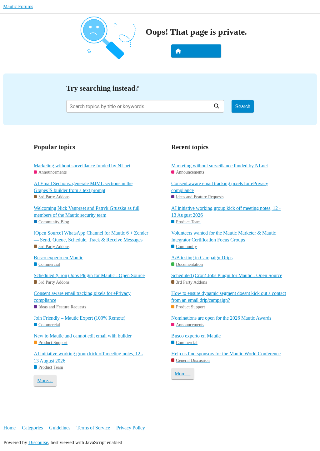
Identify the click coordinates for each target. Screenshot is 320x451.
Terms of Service (93, 427)
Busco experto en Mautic (58, 257)
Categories (32, 427)
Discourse (38, 442)
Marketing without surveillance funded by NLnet (82, 165)
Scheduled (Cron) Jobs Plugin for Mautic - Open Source (89, 275)
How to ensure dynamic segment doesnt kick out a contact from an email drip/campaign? (228, 297)
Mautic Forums (18, 6)
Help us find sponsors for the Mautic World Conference (226, 353)
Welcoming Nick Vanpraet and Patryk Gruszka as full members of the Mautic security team (86, 211)
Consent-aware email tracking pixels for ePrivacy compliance (82, 297)
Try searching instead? (102, 88)
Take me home (200, 51)
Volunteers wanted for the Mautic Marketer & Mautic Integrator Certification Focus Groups (223, 236)
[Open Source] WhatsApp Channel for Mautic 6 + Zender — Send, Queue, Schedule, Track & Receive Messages (91, 236)
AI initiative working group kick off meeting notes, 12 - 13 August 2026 (88, 357)
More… (45, 380)
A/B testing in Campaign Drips (201, 257)
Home (9, 427)
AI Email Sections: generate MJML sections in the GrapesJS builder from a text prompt (83, 187)
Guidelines (59, 427)
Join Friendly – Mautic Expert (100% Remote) (79, 318)
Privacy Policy (130, 427)
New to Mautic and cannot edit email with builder (83, 335)
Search (242, 106)
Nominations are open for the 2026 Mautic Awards (221, 318)
